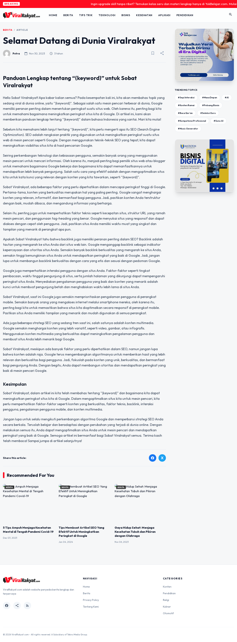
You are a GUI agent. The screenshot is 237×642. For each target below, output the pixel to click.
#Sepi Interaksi (186, 97)
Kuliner (167, 606)
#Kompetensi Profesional (192, 120)
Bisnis (125, 15)
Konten (167, 586)
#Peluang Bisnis (210, 105)
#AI (227, 97)
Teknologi (107, 15)
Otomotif (168, 613)
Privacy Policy (91, 600)
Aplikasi (164, 15)
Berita (68, 15)
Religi (166, 600)
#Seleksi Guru (208, 113)
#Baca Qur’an (185, 113)
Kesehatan (144, 15)
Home (53, 15)
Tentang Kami (91, 606)
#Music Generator (188, 128)
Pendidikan (184, 15)
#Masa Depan (209, 97)
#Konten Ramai (186, 105)
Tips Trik (86, 15)
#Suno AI (218, 120)
